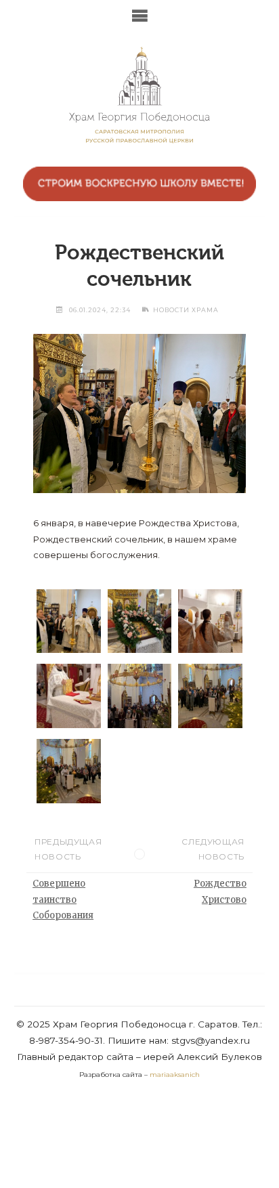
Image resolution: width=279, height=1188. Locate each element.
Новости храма (186, 310)
